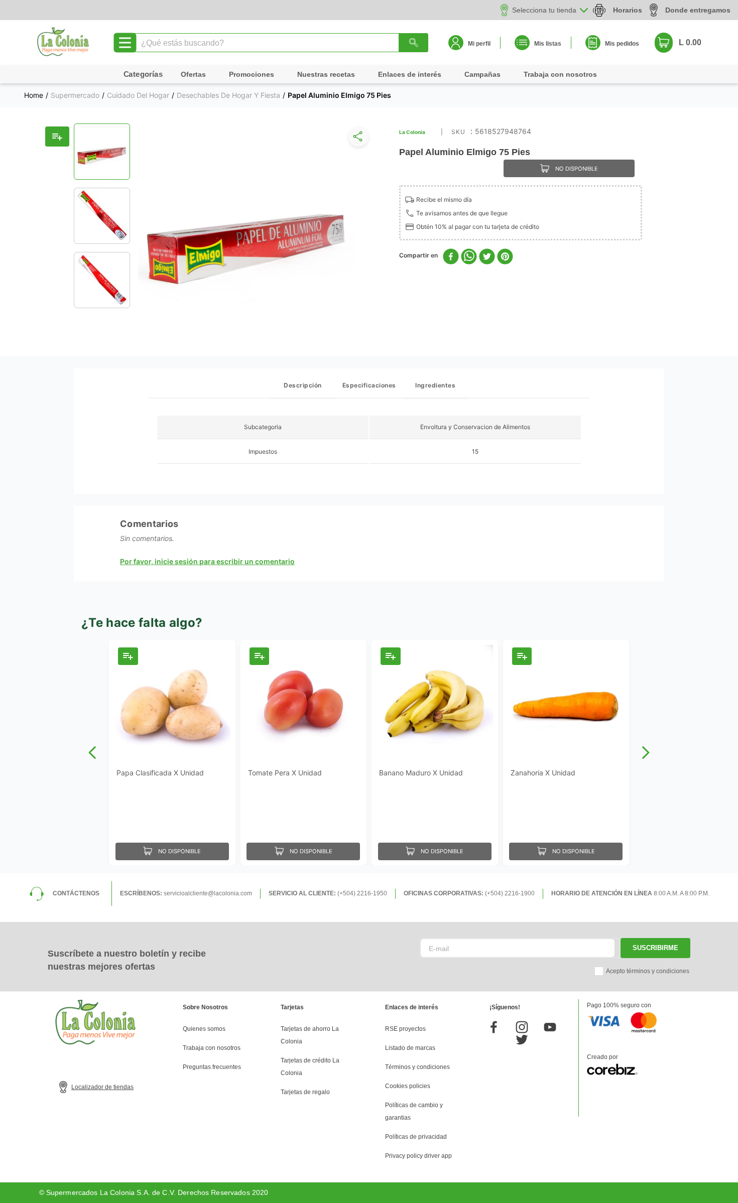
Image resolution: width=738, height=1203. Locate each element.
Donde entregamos (697, 10)
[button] (356, 138)
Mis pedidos (622, 43)
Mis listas (547, 43)
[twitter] (487, 257)
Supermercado (75, 95)
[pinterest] (505, 257)
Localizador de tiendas (102, 1087)
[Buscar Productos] (413, 43)
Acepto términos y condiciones (647, 971)
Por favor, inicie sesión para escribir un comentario (207, 562)
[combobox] (280, 42)
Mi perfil (479, 43)
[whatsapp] (469, 257)
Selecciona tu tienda (544, 10)
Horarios (627, 10)
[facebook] (451, 257)
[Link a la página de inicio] (33, 95)
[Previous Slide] (92, 752)
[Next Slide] (645, 752)
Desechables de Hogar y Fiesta (228, 95)
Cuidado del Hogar (138, 95)
